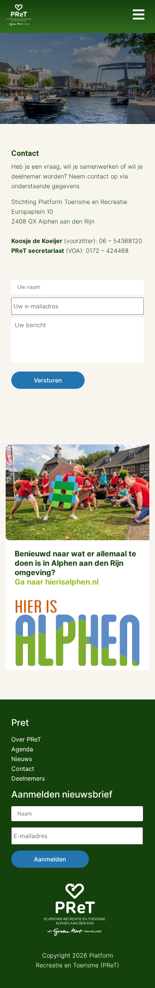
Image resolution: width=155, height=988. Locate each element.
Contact (22, 768)
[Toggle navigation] (138, 15)
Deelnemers (28, 778)
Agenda (22, 749)
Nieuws (21, 759)
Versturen (48, 380)
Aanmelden (50, 859)
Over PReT (26, 739)
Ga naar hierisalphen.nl (57, 581)
